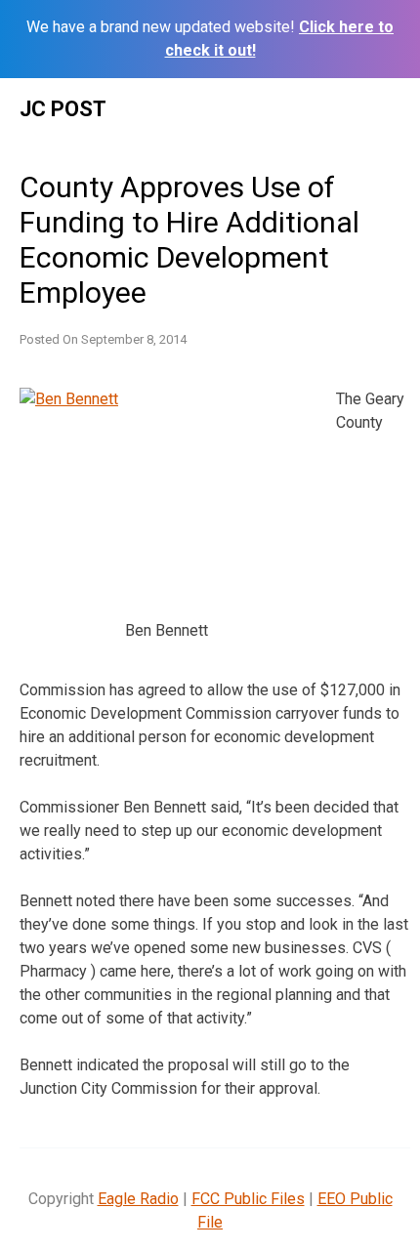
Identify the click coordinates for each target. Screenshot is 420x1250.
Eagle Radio (138, 1198)
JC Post (63, 109)
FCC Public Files (248, 1198)
